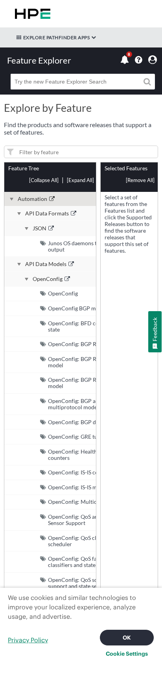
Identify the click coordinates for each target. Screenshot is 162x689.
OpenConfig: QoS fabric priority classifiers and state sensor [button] (87, 561)
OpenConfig (48, 279)
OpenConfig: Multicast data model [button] (90, 501)
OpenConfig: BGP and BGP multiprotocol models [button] (81, 403)
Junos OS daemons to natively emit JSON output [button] (97, 246)
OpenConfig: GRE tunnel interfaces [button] (91, 436)
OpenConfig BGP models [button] (78, 308)
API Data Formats (47, 213)
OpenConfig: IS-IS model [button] (78, 487)
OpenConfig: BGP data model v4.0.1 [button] (92, 422)
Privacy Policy (28, 640)
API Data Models (45, 264)
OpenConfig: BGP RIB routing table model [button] (91, 382)
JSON (39, 228)
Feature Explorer (39, 60)
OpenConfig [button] (63, 293)
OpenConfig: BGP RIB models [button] (84, 344)
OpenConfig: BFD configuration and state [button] (92, 326)
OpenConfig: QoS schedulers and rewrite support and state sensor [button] (98, 582)
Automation (32, 199)
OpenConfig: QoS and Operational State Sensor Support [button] (96, 519)
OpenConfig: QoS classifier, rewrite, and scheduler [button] (96, 540)
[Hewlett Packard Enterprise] (31, 14)
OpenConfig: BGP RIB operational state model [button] (96, 361)
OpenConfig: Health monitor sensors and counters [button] (98, 454)
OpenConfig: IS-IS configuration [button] (87, 472)
